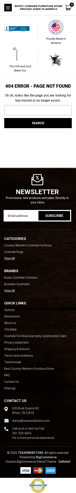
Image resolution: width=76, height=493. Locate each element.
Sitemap (10, 388)
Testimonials (12, 362)
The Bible (10, 329)
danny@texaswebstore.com (31, 420)
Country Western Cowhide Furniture (28, 245)
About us (10, 323)
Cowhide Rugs (13, 252)
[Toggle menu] (8, 7)
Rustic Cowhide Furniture (20, 277)
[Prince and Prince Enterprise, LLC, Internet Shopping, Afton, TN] (20, 33)
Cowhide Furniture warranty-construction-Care (35, 336)
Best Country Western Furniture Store (29, 368)
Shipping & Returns (17, 349)
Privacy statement (16, 342)
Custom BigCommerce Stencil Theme (31, 461)
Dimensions (12, 316)
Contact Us (11, 381)
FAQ (7, 375)
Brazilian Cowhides (17, 284)
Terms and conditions (18, 355)
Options (9, 310)
